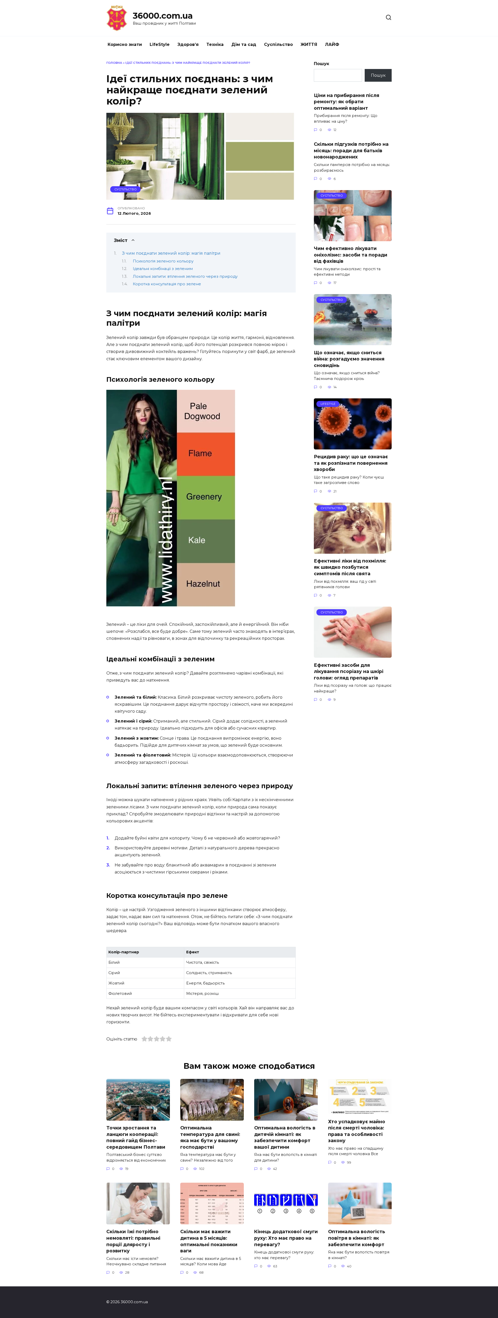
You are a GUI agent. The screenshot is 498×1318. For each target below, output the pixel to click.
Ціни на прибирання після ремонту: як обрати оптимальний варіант (346, 101)
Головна (114, 63)
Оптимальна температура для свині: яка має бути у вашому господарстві (210, 1137)
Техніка (215, 44)
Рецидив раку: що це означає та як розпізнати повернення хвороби (351, 463)
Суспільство (278, 44)
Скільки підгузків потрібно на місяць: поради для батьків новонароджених (351, 150)
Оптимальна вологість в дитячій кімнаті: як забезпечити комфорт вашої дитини (284, 1137)
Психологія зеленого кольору (163, 261)
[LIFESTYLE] (353, 446)
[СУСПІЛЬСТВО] (353, 237)
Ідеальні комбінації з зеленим (163, 268)
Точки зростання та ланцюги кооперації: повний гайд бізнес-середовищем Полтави (135, 1137)
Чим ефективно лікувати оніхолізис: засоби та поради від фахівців (350, 255)
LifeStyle (160, 44)
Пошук (321, 63)
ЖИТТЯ (309, 44)
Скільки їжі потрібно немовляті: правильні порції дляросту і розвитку (133, 1241)
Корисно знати (125, 44)
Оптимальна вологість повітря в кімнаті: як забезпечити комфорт (356, 1238)
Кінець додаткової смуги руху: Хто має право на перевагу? (286, 1238)
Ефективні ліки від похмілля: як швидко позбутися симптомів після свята (350, 567)
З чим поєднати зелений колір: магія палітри (171, 253)
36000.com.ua (163, 16)
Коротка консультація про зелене (167, 284)
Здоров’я (188, 44)
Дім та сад (243, 44)
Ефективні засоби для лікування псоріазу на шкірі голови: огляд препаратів (348, 671)
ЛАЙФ (332, 44)
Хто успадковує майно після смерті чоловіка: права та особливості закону (356, 1131)
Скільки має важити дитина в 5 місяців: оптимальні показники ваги (208, 1241)
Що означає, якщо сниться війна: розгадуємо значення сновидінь (349, 359)
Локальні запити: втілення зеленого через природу (185, 276)
